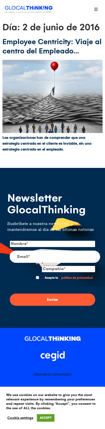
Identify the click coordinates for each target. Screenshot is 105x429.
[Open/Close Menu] (96, 9)
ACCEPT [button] (46, 417)
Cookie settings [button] (20, 418)
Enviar (52, 300)
